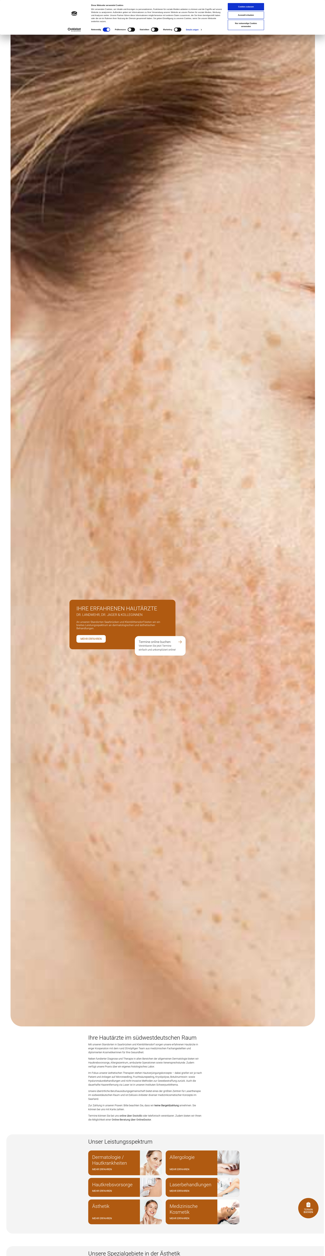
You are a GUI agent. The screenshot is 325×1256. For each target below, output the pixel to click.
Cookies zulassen (246, 7)
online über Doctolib (130, 1115)
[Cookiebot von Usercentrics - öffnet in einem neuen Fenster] (74, 30)
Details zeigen (192, 30)
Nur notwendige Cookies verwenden (246, 24)
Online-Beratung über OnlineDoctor (131, 1119)
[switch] (131, 30)
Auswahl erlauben (246, 15)
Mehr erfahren (91, 638)
